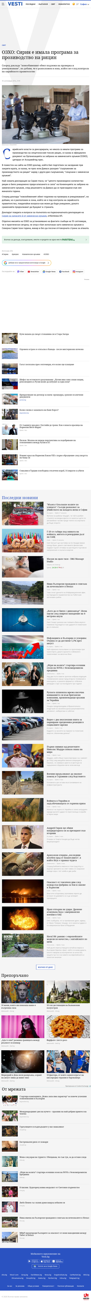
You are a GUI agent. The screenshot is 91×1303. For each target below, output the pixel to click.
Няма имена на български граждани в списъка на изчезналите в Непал (54, 1217)
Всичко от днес (45, 967)
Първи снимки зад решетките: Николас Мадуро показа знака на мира (64, 749)
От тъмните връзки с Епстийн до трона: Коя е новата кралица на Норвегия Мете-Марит (51, 426)
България (43, 4)
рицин (16, 254)
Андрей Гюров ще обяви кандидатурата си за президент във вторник (66, 830)
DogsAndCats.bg (60, 1275)
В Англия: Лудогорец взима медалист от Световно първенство (50, 1187)
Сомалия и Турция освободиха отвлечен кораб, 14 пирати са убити (52, 470)
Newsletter (35, 272)
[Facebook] (45, 1289)
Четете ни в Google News (47, 1266)
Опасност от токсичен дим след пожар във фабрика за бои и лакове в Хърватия (66, 885)
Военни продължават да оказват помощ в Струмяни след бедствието (66, 775)
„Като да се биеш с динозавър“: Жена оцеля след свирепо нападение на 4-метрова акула (67, 614)
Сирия (5, 254)
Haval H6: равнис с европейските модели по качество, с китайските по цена (67, 939)
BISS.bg (86, 1275)
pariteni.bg (23, 400)
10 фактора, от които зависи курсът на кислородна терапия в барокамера (65, 1076)
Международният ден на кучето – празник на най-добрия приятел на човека (53, 1112)
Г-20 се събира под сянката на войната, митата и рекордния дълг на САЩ (65, 534)
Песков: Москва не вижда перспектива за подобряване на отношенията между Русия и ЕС (48, 441)
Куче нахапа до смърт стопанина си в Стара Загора (44, 334)
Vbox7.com (14, 1275)
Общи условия (33, 1286)
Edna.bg (63, 1278)
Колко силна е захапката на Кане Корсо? (39, 410)
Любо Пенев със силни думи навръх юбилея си (42, 1202)
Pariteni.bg (52, 1278)
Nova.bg (48, 1275)
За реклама (20, 1286)
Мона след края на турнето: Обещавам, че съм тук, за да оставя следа (53, 1157)
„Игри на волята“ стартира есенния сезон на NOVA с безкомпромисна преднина (66, 668)
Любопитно (64, 4)
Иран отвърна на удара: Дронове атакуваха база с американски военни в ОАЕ (64, 912)
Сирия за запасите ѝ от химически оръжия (24, 215)
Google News (51, 272)
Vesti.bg (15, 4)
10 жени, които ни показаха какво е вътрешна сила (18, 1006)
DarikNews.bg (36, 1275)
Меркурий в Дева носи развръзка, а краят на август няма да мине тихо (21, 1076)
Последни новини (20, 497)
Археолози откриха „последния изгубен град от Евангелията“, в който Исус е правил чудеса (64, 858)
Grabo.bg (41, 1278)
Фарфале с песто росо (57, 1040)
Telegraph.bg (74, 1278)
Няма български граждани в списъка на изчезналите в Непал (67, 585)
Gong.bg (24, 1275)
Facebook (65, 272)
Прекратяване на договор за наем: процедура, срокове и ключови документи (51, 395)
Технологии (50, 945)
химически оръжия (31, 254)
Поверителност (48, 1286)
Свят (53, 4)
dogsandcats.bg (24, 413)
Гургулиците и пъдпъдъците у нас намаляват (42, 1126)
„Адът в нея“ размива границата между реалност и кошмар (20, 1041)
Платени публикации (65, 1286)
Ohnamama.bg (17, 1278)
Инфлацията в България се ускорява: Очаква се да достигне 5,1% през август (67, 641)
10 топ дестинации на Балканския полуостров (63, 1006)
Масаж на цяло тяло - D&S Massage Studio (65, 560)
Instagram (79, 272)
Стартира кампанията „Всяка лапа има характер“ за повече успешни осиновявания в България (53, 1097)
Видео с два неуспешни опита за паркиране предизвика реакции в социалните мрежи (65, 722)
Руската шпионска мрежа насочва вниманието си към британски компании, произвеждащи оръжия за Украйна (66, 696)
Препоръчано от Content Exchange (76, 1086)
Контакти (80, 1286)
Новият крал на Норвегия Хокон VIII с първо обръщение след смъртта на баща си (54, 456)
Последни (30, 4)
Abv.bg (4, 1275)
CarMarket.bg (75, 1275)
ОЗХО (47, 254)
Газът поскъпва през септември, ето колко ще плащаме (47, 364)
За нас (9, 1286)
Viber (22, 272)
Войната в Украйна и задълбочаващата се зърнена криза (66, 802)
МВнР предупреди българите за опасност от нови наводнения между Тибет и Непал (53, 1234)
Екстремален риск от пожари (34, 1142)
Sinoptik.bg (30, 1278)
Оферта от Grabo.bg (53, 565)
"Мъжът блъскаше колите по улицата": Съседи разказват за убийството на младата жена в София (67, 507)
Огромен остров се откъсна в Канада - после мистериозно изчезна (52, 349)
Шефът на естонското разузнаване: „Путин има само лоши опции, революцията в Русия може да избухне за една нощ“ (52, 380)
